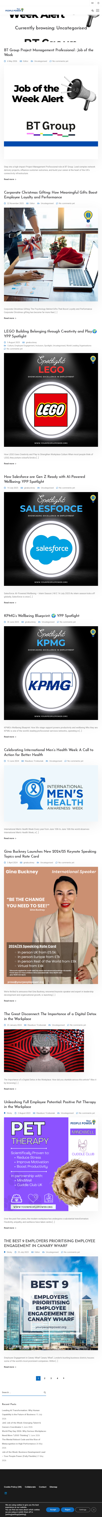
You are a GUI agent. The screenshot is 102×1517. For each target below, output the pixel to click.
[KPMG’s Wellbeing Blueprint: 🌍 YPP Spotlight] (51, 675)
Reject (67, 1509)
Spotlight (48, 345)
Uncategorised (40, 61)
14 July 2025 (12, 488)
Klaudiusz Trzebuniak (34, 761)
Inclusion (39, 345)
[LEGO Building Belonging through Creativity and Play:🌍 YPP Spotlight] (51, 402)
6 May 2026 (12, 61)
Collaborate (30, 1487)
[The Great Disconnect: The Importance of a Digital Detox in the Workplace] (44, 1052)
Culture (10, 345)
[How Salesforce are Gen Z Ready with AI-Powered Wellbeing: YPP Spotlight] (51, 541)
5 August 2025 (13, 342)
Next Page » (63, 1378)
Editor (25, 61)
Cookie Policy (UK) (13, 1487)
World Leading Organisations (78, 345)
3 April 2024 (12, 862)
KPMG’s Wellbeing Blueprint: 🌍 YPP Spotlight (41, 616)
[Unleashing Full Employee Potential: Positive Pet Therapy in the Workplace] (51, 1166)
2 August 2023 (24, 1113)
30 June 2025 (13, 622)
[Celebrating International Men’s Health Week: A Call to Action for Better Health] (51, 795)
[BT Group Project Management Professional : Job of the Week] (51, 114)
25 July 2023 (23, 1252)
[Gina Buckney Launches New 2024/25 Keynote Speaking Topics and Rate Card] (51, 927)
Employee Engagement (25, 345)
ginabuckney (31, 342)
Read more (9, 179)
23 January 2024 (14, 1025)
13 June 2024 (13, 761)
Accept (53, 1509)
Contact (42, 1487)
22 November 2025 (15, 203)
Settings (82, 1509)
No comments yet (60, 61)
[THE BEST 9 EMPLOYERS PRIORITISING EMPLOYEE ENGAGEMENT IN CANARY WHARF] (51, 1305)
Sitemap (53, 1487)
